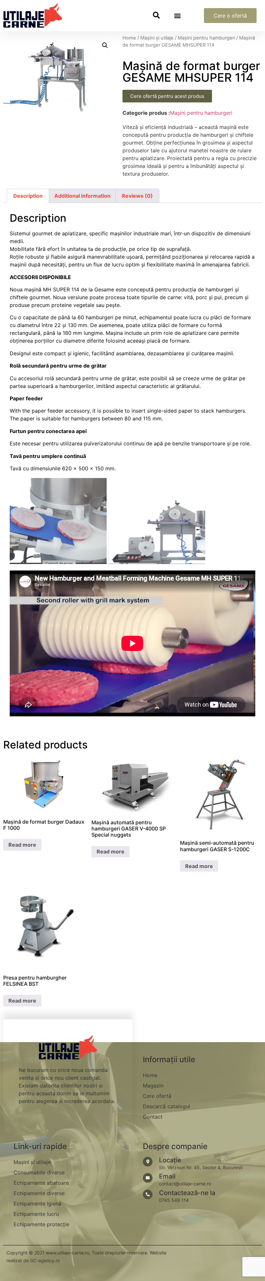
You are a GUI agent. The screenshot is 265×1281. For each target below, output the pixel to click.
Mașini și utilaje (157, 38)
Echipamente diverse (39, 1193)
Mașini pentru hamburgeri (206, 38)
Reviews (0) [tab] (137, 196)
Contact (153, 1116)
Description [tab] (28, 196)
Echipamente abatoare (41, 1183)
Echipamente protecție (41, 1224)
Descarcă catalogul (166, 1106)
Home (129, 38)
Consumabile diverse (39, 1172)
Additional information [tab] (82, 196)
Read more (22, 844)
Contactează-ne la (187, 1193)
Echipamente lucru (36, 1214)
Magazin (153, 1085)
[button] (156, 15)
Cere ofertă (157, 1096)
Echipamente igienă (37, 1203)
